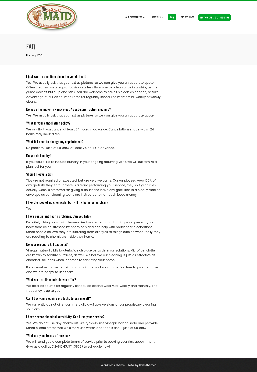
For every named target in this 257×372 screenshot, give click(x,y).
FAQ (172, 17)
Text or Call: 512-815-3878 (214, 17)
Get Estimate (187, 17)
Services (156, 17)
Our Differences (133, 17)
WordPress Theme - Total (117, 365)
